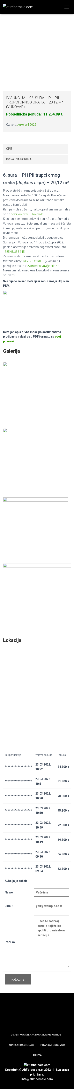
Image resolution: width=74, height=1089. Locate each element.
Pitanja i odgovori (52, 1045)
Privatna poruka (19, 159)
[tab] (35, 149)
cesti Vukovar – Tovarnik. (27, 214)
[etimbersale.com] (19, 7)
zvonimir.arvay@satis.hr (42, 265)
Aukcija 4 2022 (26, 124)
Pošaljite (18, 979)
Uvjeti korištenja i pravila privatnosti (37, 1034)
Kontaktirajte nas (21, 1045)
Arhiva (37, 1055)
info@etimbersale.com (37, 1079)
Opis (9, 148)
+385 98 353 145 (14, 251)
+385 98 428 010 (33, 261)
